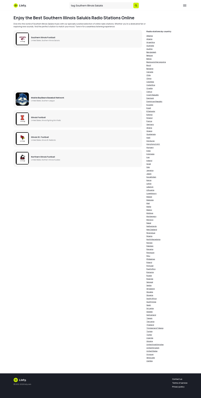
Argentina (150, 42)
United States (151, 351)
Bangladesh (151, 52)
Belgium (149, 55)
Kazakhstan (151, 177)
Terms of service (179, 383)
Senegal (149, 282)
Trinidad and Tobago (154, 328)
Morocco (149, 220)
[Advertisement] (78, 69)
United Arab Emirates (155, 344)
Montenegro (151, 216)
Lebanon (149, 187)
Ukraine (149, 341)
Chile (148, 75)
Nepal (148, 223)
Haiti (148, 137)
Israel (148, 164)
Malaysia (150, 200)
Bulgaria (149, 68)
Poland (149, 262)
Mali (148, 203)
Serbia (149, 285)
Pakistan (149, 246)
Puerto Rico (150, 269)
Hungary (150, 147)
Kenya (148, 180)
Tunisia (149, 331)
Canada (149, 72)
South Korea (151, 302)
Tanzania (150, 321)
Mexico (149, 210)
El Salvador (150, 111)
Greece (149, 131)
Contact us (177, 379)
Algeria (149, 39)
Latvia (148, 183)
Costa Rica (150, 85)
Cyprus (149, 91)
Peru (148, 256)
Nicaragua (150, 233)
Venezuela (150, 358)
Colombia (150, 82)
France (149, 121)
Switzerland (151, 315)
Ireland (149, 160)
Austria (149, 49)
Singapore (150, 289)
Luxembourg (151, 193)
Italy (148, 167)
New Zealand (151, 229)
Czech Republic (152, 95)
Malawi (149, 197)
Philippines (150, 259)
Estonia (149, 114)
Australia (150, 45)
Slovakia (149, 292)
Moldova (149, 213)
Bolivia (149, 59)
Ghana (149, 128)
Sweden (149, 312)
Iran (148, 157)
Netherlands (151, 226)
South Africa (151, 298)
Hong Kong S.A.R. (153, 144)
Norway (149, 243)
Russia (149, 275)
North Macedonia (153, 239)
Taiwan (149, 318)
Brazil (148, 65)
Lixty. (23, 380)
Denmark (150, 98)
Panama (149, 249)
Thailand (150, 325)
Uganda (149, 338)
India (148, 151)
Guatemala (151, 134)
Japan (149, 174)
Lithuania (150, 190)
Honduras (150, 141)
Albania (149, 36)
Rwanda (149, 279)
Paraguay (150, 252)
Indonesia (150, 154)
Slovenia (149, 295)
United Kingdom (152, 348)
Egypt (148, 108)
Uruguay (150, 354)
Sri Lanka (150, 308)
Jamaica (149, 170)
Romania (150, 272)
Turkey (149, 335)
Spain (148, 305)
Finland (149, 118)
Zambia (149, 361)
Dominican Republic (154, 101)
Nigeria (149, 236)
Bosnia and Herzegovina (156, 62)
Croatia (149, 88)
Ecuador (149, 105)
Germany (150, 124)
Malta (148, 206)
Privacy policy (178, 386)
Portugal (149, 266)
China (148, 78)
